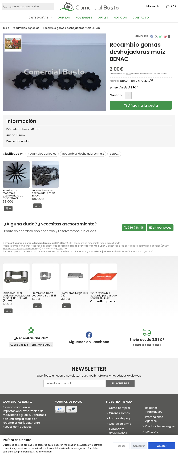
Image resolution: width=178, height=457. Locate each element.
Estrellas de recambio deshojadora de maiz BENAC (13, 194)
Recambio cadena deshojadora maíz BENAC (43, 193)
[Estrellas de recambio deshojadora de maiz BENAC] (16, 174)
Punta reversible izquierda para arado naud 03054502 (103, 295)
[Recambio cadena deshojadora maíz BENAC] (45, 174)
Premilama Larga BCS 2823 (74, 294)
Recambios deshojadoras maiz (20, 248)
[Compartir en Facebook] (151, 36)
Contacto (151, 432)
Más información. (42, 451)
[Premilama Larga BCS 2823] (74, 276)
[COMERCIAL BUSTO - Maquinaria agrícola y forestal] (89, 6)
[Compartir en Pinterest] (165, 36)
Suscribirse (120, 383)
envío (128, 73)
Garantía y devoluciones (118, 431)
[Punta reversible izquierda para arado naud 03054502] (103, 276)
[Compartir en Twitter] (156, 36)
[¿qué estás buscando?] (28, 6)
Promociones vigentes (154, 419)
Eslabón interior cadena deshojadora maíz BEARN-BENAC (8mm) (16, 296)
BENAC (59, 248)
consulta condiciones (147, 344)
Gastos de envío (120, 424)
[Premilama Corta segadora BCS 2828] (45, 276)
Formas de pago (120, 418)
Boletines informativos (153, 410)
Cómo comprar (119, 408)
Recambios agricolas (148, 245)
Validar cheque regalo (160, 426)
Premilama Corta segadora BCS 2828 (44, 294)
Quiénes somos (119, 413)
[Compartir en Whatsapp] (160, 36)
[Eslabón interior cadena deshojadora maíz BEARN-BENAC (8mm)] (16, 276)
